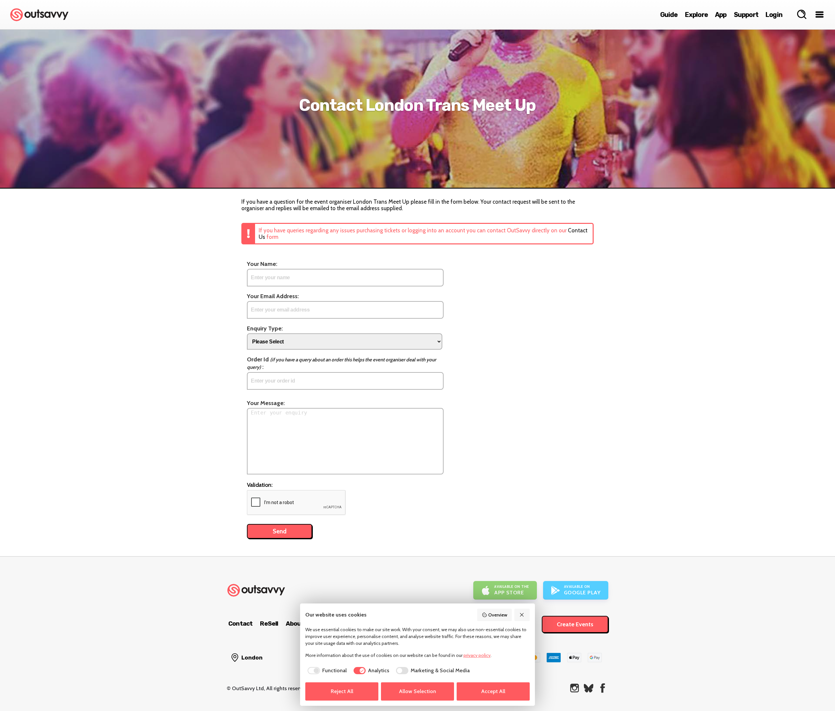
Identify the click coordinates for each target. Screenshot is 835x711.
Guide (669, 15)
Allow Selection (417, 691)
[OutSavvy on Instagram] (574, 688)
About (295, 623)
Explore (696, 15)
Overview (497, 615)
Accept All (493, 691)
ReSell (269, 623)
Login (774, 15)
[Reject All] (522, 615)
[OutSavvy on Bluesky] (588, 688)
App (721, 15)
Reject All (342, 691)
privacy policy (477, 655)
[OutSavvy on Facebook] (602, 688)
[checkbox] (326, 671)
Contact (240, 623)
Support (746, 15)
